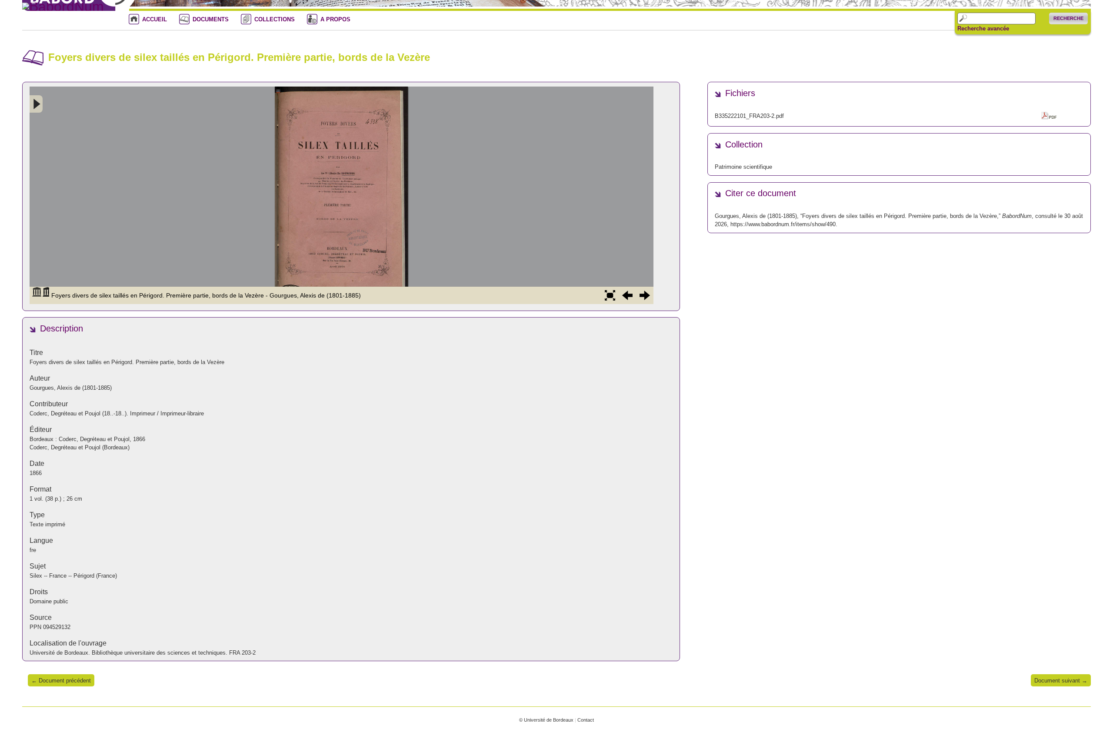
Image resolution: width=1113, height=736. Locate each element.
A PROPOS (335, 19)
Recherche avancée (983, 28)
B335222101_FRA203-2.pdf (749, 116)
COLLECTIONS (274, 19)
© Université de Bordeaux (546, 720)
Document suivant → (1060, 680)
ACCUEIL (154, 19)
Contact (585, 720)
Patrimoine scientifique (743, 167)
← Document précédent (61, 680)
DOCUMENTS (211, 19)
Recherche (1068, 18)
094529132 (56, 627)
